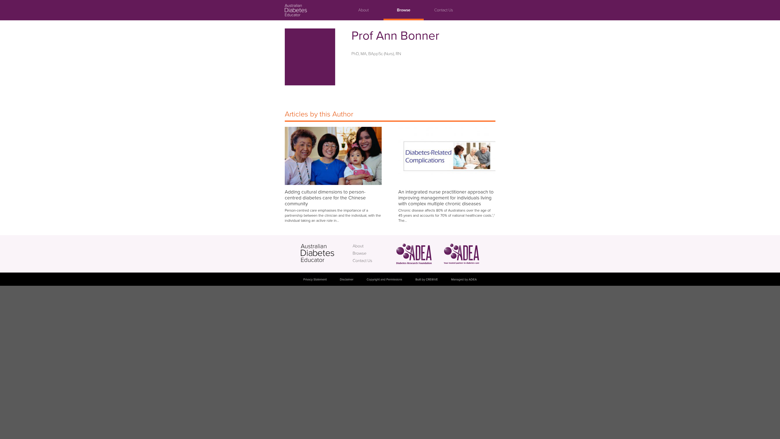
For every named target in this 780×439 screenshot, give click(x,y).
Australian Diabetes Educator (311, 10)
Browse (403, 10)
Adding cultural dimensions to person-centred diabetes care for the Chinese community (325, 198)
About (363, 10)
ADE (326, 253)
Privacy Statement (315, 279)
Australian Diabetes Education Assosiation (461, 254)
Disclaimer (346, 279)
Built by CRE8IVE (426, 279)
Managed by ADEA (464, 279)
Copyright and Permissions (384, 279)
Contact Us (443, 10)
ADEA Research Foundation (414, 254)
